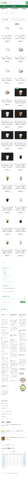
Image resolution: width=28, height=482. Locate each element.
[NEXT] (25, 452)
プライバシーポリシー (5, 418)
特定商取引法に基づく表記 (6, 414)
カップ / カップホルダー (20, 98)
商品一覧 (4, 6)
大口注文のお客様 (4, 405)
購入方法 (14, 6)
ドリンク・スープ (12, 120)
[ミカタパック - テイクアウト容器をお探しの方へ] (3, 2)
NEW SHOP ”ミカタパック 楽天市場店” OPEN (14, 430)
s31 (7, 77)
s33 (16, 206)
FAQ (24, 6)
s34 (16, 163)
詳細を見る (7, 41)
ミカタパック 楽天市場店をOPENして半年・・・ (14, 424)
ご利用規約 (3, 416)
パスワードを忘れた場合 (6, 411)
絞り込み (22, 301)
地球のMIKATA (4, 400)
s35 (16, 98)
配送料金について (4, 408)
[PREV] (3, 452)
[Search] (27, 2)
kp (6, 34)
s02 (7, 34)
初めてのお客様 (4, 403)
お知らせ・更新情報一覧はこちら (8, 444)
